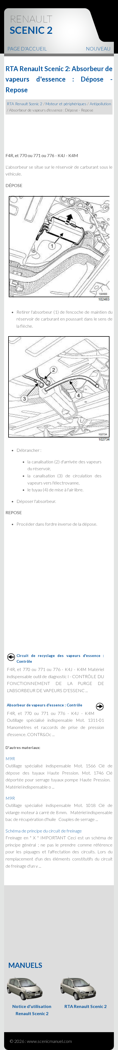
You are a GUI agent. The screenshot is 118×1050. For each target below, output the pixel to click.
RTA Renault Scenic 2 (24, 103)
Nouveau (98, 49)
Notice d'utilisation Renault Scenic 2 (31, 1010)
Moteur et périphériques (66, 103)
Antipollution (100, 103)
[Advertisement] (59, 131)
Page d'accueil (27, 49)
